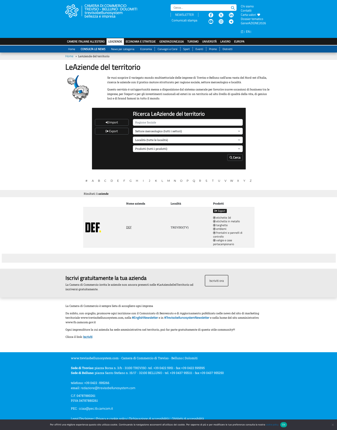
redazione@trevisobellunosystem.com (108, 387)
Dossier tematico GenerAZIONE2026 (253, 21)
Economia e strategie (141, 41)
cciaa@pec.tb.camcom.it (96, 408)
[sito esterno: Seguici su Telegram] (231, 21)
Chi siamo (247, 6)
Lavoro (225, 41)
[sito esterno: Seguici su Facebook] (211, 15)
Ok (283, 424)
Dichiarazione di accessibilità (149, 418)
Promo (213, 49)
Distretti (228, 49)
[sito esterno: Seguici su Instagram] (221, 21)
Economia (146, 49)
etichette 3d (223, 218)
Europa (239, 41)
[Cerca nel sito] (234, 7)
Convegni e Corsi (167, 49)
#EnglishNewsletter (144, 317)
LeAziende (115, 41)
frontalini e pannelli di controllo (227, 234)
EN (248, 31)
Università (209, 41)
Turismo (193, 41)
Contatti (246, 10)
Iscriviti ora (216, 280)
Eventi (199, 49)
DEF (129, 227)
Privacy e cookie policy (111, 418)
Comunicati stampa (184, 20)
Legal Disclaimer (82, 418)
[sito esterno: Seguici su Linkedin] (231, 15)
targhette (222, 225)
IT (242, 31)
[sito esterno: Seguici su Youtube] (211, 21)
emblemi (221, 229)
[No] (332, 424)
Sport (186, 49)
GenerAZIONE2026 (171, 41)
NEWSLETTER (184, 14)
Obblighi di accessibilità (188, 418)
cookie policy (272, 424)
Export (113, 131)
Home (71, 49)
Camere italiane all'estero (86, 41)
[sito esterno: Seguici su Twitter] (221, 15)
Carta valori (249, 14)
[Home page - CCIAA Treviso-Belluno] (105, 10)
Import (113, 122)
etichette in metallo (228, 221)
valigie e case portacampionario (223, 242)
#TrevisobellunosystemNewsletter (186, 317)
